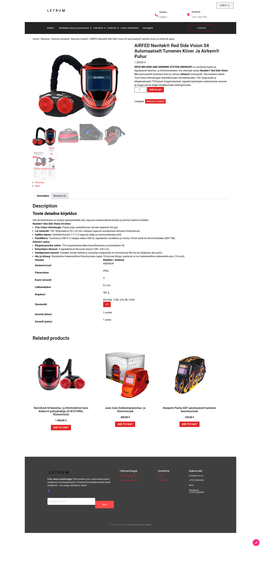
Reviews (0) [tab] (59, 195)
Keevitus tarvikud (60, 39)
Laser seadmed (129, 27)
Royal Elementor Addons (140, 524)
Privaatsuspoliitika (128, 475)
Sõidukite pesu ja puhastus (74, 27)
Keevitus (98, 27)
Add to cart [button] (61, 427)
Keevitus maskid (79, 39)
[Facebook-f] (48, 490)
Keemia (112, 27)
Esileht (50, 27)
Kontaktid (162, 480)
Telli (104, 504)
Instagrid (148, 27)
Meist (160, 475)
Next (37, 186)
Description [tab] (43, 195)
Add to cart (155, 89)
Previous (39, 182)
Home (36, 39)
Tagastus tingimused (128, 480)
